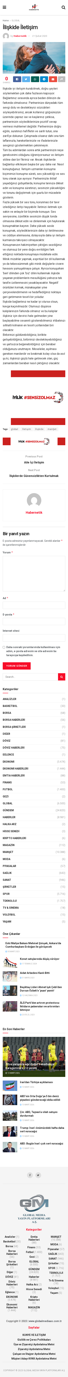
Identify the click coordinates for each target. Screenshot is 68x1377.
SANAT (7, 879)
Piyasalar (9, 866)
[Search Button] (61, 676)
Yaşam (7, 921)
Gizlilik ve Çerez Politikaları (34, 1339)
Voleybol (9, 914)
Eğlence (8, 754)
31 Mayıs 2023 (28, 978)
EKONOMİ (8, 761)
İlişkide (39, 429)
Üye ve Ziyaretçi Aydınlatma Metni (34, 1344)
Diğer (6, 733)
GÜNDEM (8, 810)
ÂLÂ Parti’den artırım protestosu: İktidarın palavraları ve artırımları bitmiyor (40, 1006)
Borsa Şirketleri (14, 726)
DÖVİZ (7, 740)
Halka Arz (10, 824)
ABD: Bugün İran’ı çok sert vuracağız (41, 1143)
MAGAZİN (9, 845)
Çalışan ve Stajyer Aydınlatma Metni (34, 1353)
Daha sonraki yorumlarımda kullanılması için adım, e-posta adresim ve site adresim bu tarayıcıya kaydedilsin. (33, 651)
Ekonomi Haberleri (15, 768)
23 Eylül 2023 (28, 1015)
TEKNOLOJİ (10, 900)
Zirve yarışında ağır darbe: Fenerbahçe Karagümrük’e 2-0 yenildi (29, 1066)
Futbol (8, 789)
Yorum (8, 552)
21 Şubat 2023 (39, 36)
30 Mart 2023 (13, 952)
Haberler (9, 817)
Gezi (6, 796)
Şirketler (9, 886)
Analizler (9, 699)
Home (6, 20)
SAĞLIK (7, 873)
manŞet (52, 429)
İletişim (26, 429)
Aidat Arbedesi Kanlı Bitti (35, 972)
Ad (5, 598)
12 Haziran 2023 (30, 995)
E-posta (9, 614)
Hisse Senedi (11, 831)
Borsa (7, 712)
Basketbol (10, 706)
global (14, 429)
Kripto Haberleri (14, 838)
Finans (7, 782)
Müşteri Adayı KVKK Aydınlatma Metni (34, 1358)
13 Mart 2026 (13, 1073)
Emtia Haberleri (14, 775)
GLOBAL (16, 20)
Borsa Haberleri (14, 719)
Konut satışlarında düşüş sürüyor (39, 958)
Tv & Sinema (11, 907)
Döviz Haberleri (13, 747)
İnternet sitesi (11, 630)
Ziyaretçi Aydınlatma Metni (34, 1349)
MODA (6, 859)
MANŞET (8, 852)
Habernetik (20, 36)
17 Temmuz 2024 (29, 964)
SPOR (6, 893)
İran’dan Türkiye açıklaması (36, 1082)
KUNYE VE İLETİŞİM (34, 1334)
